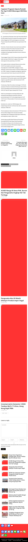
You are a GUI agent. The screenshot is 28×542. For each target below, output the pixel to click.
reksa (2, 15)
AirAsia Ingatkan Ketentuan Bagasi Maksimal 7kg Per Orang (16, 502)
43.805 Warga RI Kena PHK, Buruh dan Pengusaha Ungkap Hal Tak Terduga (14, 192)
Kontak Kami (24, 540)
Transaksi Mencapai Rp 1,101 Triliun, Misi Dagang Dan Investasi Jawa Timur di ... (21, 144)
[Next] (5, 484)
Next (6, 413)
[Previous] (3, 484)
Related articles (4, 164)
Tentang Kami (4, 540)
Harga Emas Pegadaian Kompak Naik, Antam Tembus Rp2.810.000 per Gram (17, 456)
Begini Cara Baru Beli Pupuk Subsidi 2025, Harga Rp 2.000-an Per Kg (17, 508)
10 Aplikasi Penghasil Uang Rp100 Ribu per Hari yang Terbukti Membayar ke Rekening (12, 515)
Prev (3, 413)
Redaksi (9, 540)
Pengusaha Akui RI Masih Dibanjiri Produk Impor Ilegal (12, 299)
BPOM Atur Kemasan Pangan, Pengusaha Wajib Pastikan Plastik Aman (17, 474)
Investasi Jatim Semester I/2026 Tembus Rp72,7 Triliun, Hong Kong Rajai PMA (13, 406)
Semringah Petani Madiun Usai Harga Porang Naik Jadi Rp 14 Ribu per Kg (17, 490)
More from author (14, 164)
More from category (5, 166)
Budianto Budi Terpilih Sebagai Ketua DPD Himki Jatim (17, 495)
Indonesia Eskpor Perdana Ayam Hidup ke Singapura (6, 144)
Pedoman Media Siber (17, 540)
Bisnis (2, 5)
